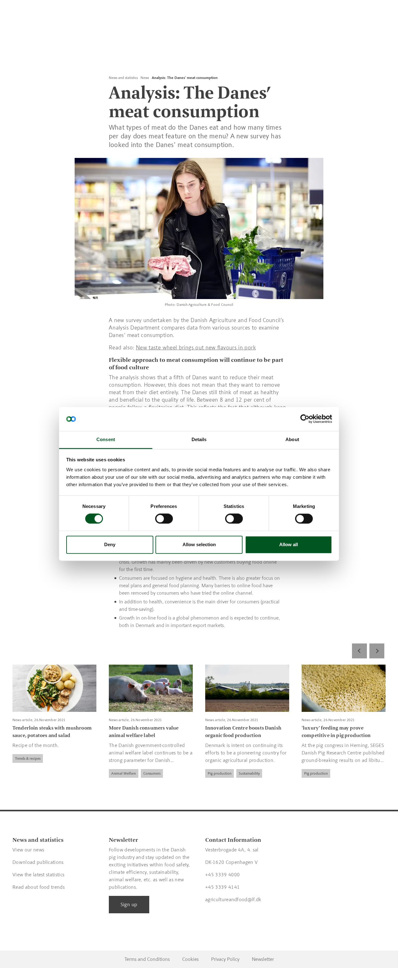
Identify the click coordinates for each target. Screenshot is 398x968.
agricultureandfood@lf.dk (233, 899)
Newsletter (263, 959)
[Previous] (359, 650)
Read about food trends (38, 887)
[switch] (164, 519)
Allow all (288, 544)
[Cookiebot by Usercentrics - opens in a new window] (305, 419)
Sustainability (249, 773)
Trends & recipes (27, 758)
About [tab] (292, 439)
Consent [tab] (105, 439)
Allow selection (199, 544)
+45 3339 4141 (222, 887)
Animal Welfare (123, 773)
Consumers (151, 773)
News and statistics (123, 78)
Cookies (190, 959)
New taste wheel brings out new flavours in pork (196, 347)
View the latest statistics (38, 875)
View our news (28, 850)
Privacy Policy (225, 959)
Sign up (129, 904)
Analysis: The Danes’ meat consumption (185, 78)
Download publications (38, 862)
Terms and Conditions (147, 959)
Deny (109, 544)
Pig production (219, 773)
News (145, 78)
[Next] (376, 650)
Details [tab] (199, 439)
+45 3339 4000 (222, 875)
